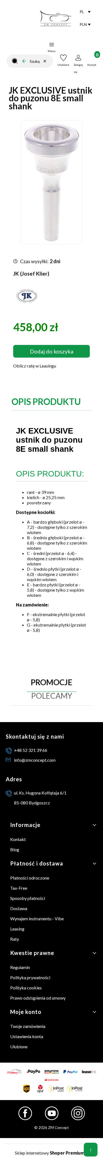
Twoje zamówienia (27, 1026)
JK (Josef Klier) (31, 273)
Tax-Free (18, 888)
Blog (14, 849)
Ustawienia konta (26, 1036)
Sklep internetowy (50, 1152)
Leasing (17, 928)
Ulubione (18, 1046)
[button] (15, 61)
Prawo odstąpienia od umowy (38, 997)
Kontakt (18, 839)
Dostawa (18, 908)
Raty (14, 938)
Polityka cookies (26, 987)
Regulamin (20, 967)
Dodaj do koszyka (51, 351)
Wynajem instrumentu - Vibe (37, 918)
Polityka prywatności (30, 977)
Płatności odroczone (29, 877)
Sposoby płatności (27, 898)
